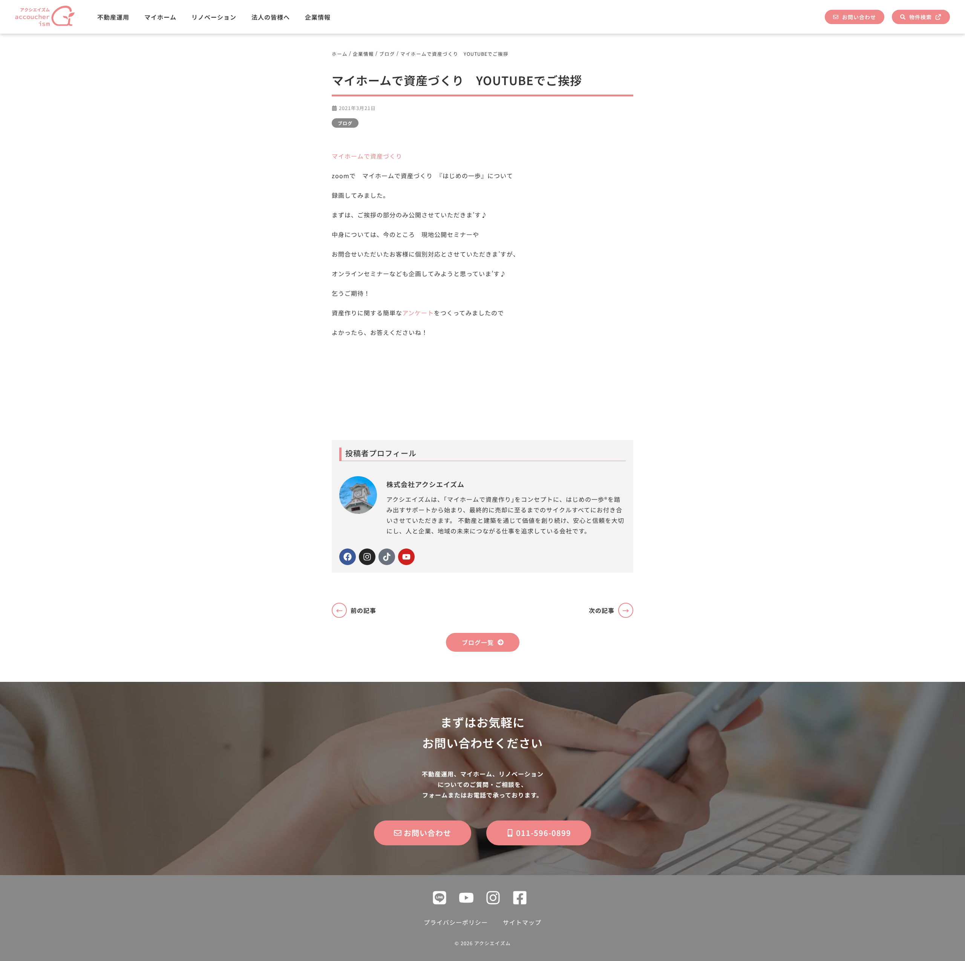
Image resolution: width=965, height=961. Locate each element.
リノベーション (213, 16)
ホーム (340, 53)
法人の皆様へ (270, 16)
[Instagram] (367, 556)
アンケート (418, 312)
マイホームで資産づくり (367, 155)
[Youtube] (406, 556)
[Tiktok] (386, 556)
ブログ (387, 53)
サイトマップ (522, 922)
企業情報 (318, 16)
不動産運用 (113, 16)
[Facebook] (347, 556)
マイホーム (160, 16)
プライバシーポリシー (456, 922)
